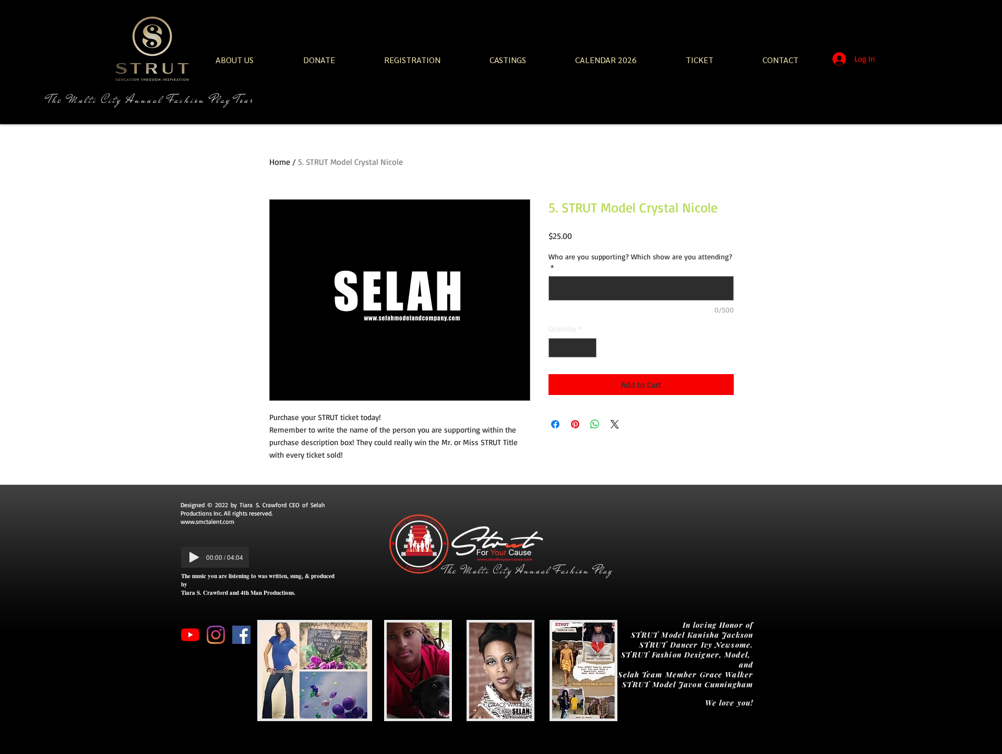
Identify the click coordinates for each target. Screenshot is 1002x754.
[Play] (194, 557)
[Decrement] (556, 348)
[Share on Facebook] (555, 424)
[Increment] (588, 348)
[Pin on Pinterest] (575, 424)
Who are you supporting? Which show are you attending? (640, 261)
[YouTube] (190, 635)
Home (279, 162)
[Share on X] (615, 424)
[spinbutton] (572, 348)
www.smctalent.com (207, 521)
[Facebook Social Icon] (241, 635)
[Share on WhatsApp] (595, 424)
